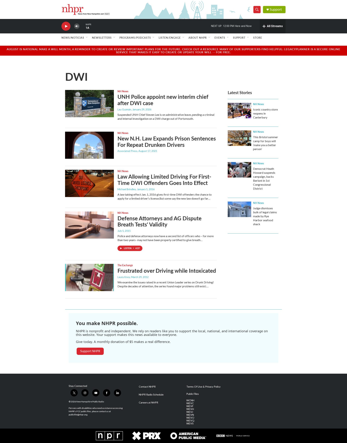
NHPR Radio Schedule (151, 394)
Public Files (192, 393)
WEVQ (190, 420)
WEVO (190, 417)
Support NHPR (90, 351)
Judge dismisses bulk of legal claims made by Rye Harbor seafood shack (265, 216)
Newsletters (102, 37)
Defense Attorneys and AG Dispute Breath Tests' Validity (159, 221)
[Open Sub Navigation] (86, 37)
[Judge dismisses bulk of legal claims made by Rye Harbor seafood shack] (239, 209)
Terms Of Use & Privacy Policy (203, 386)
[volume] (77, 26)
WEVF (189, 406)
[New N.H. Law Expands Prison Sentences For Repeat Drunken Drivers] (89, 145)
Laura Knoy (123, 276)
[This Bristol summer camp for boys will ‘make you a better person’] (239, 138)
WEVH (190, 409)
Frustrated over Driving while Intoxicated (166, 270)
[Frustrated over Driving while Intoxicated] (89, 277)
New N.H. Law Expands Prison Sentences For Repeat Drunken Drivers (166, 141)
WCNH (190, 400)
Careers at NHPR (148, 402)
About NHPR (198, 37)
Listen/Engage (170, 37)
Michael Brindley (126, 189)
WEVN (190, 414)
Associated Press (127, 150)
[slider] (82, 26)
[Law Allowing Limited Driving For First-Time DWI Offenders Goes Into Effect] (89, 183)
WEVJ (189, 411)
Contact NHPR (147, 386)
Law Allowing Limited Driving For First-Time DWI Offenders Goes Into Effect (164, 180)
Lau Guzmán (124, 109)
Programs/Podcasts (135, 37)
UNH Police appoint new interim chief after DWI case (162, 100)
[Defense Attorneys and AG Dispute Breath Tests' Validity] (89, 225)
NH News (122, 91)
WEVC (190, 403)
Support (276, 9)
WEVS (190, 423)
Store (257, 37)
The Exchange (125, 265)
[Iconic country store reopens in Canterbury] (239, 110)
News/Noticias (72, 37)
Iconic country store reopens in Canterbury (265, 113)
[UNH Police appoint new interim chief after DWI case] (89, 103)
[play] (66, 26)
